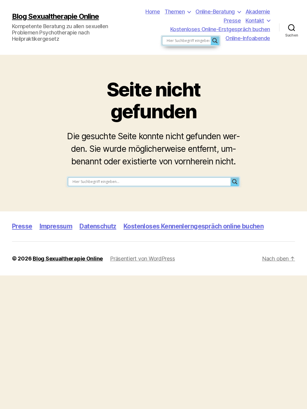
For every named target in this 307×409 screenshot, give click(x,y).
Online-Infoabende (247, 38)
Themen (175, 11)
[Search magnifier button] (215, 41)
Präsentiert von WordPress (142, 258)
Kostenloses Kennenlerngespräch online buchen (194, 226)
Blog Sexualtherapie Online (55, 16)
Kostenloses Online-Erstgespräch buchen (220, 29)
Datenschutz (97, 226)
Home (152, 11)
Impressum (56, 226)
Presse (232, 20)
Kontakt (255, 20)
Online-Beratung (215, 11)
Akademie (258, 11)
